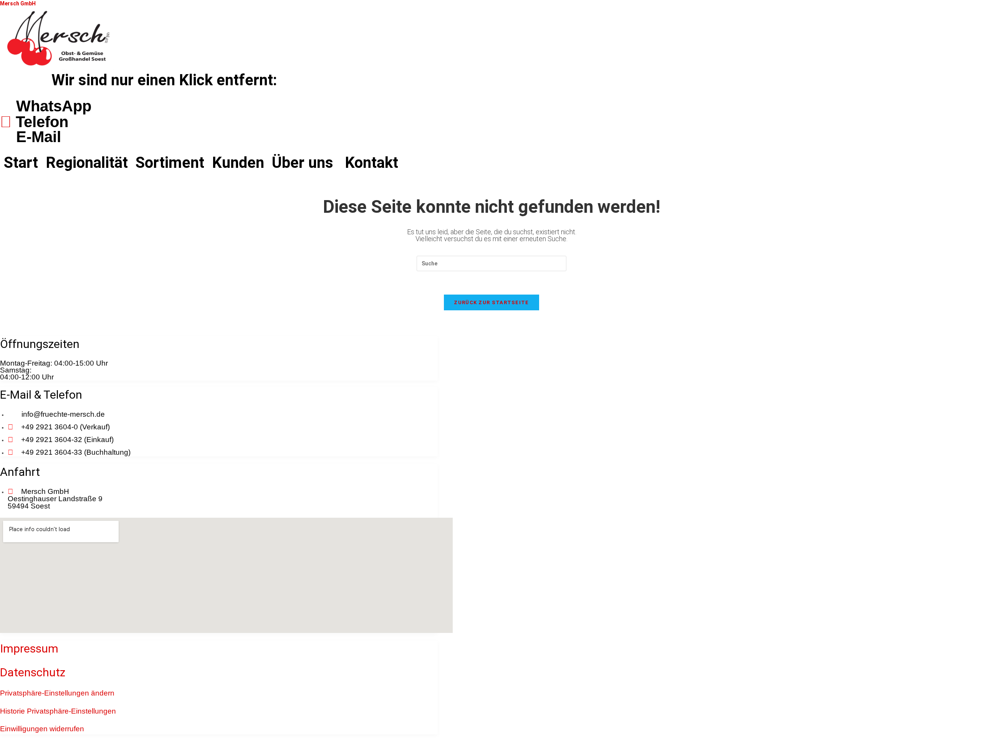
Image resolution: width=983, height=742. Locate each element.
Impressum (29, 648)
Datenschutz (32, 672)
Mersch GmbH (18, 3)
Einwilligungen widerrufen (42, 729)
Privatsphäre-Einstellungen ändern (57, 693)
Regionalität (87, 163)
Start (21, 163)
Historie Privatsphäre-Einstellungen (58, 711)
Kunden (238, 163)
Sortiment (170, 163)
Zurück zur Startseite (491, 302)
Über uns (302, 163)
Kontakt (371, 163)
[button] (304, 163)
